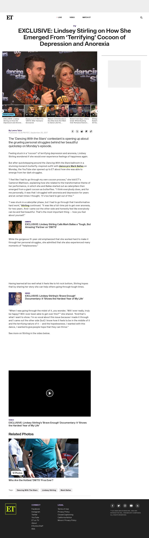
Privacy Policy (64, 512)
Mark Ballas (66, 490)
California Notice (65, 517)
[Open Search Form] (141, 17)
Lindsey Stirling (49, 490)
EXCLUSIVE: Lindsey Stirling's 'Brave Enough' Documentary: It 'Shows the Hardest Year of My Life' (48, 424)
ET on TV (35, 520)
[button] (49, 393)
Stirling (25, 205)
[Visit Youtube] (131, 506)
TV (74, 26)
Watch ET (86, 17)
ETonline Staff (37, 526)
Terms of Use (63, 509)
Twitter (34, 514)
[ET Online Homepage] (10, 17)
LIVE (60, 17)
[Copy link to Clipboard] (91, 131)
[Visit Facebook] (112, 506)
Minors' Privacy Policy (67, 520)
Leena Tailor (16, 130)
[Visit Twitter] (118, 506)
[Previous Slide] (2, 111)
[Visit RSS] (137, 506)
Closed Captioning (65, 514)
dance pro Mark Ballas (71, 166)
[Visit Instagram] (125, 506)
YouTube (35, 517)
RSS (33, 529)
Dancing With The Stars (27, 490)
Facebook (36, 509)
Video (72, 17)
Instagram (36, 512)
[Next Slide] (97, 111)
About (34, 523)
